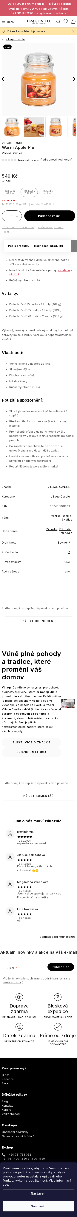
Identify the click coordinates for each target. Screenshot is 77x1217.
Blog (5, 1101)
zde (5, 1184)
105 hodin (65, 529)
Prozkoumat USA (32, 752)
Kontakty (7, 1105)
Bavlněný (64, 542)
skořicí (14, 274)
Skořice (67, 519)
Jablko (66, 515)
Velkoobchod (11, 1113)
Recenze (8, 1079)
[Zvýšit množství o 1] (16, 216)
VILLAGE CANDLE (13, 143)
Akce (5, 1083)
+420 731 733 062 (19, 1154)
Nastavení (38, 1193)
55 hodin (51, 529)
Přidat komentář (38, 795)
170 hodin (65, 532)
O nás (6, 1075)
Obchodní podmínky (15, 1131)
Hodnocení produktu (48, 245)
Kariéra (6, 1109)
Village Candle (60, 496)
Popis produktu (19, 245)
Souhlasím (38, 1206)
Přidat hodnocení (38, 621)
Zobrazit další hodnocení (56, 936)
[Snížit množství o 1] (7, 216)
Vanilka (56, 515)
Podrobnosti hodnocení (56, 159)
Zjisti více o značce (31, 742)
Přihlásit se (61, 967)
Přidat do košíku (49, 216)
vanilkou (64, 270)
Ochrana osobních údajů (18, 1136)
